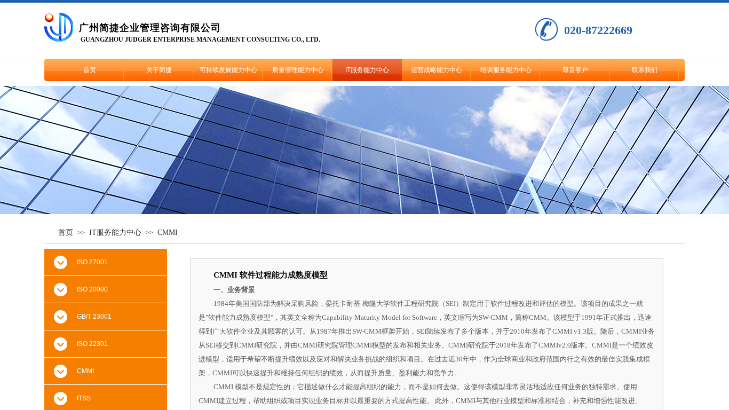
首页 (89, 70)
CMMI (167, 232)
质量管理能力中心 (297, 70)
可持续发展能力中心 (228, 70)
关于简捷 (159, 70)
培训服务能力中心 (506, 70)
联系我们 (644, 70)
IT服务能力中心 (367, 70)
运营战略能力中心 (436, 70)
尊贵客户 (575, 70)
